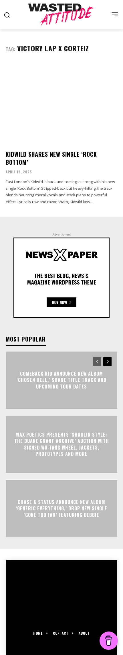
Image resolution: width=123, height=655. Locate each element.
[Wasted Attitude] (61, 14)
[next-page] (107, 361)
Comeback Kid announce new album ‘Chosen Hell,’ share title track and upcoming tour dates (61, 380)
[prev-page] (97, 361)
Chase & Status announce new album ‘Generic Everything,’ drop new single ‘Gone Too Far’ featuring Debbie (61, 508)
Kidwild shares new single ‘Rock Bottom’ (51, 158)
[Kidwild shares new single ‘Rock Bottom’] (61, 104)
